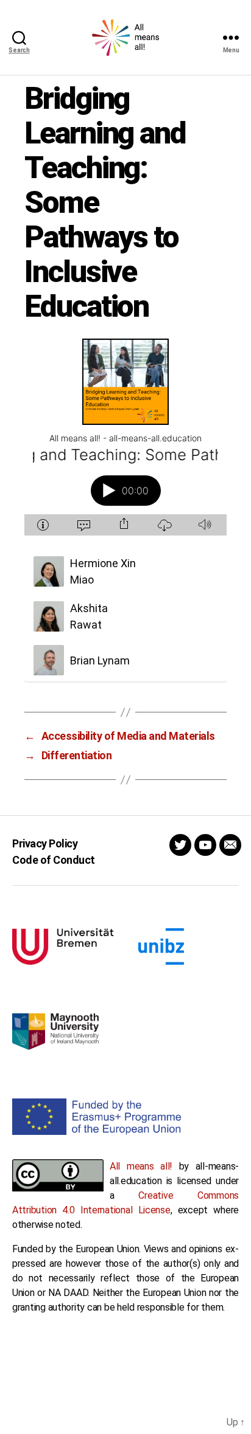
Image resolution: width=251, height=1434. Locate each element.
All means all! (141, 1166)
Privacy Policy (44, 843)
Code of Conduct (53, 859)
